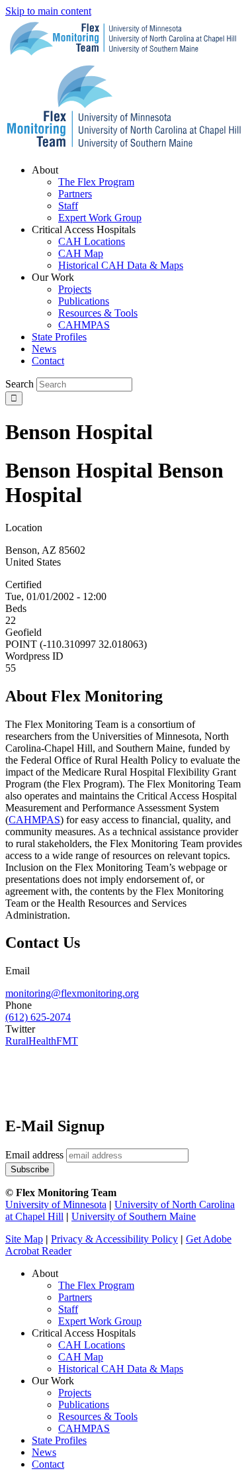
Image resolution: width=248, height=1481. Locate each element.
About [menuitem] (45, 170)
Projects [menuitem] (74, 289)
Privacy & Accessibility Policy (114, 1239)
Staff (68, 1309)
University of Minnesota (55, 1204)
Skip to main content (48, 11)
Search (19, 383)
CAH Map (80, 1356)
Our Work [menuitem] (53, 277)
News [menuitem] (44, 348)
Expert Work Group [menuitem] (100, 217)
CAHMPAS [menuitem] (84, 325)
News (44, 1452)
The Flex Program (96, 1285)
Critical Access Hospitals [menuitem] (84, 229)
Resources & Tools (98, 1416)
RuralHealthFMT (41, 1041)
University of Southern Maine (133, 1216)
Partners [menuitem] (75, 193)
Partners (75, 1297)
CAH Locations (91, 1345)
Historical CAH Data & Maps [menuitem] (120, 265)
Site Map (24, 1239)
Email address (34, 1154)
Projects (74, 1392)
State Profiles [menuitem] (59, 336)
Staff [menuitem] (68, 205)
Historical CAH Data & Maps (120, 1368)
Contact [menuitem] (48, 360)
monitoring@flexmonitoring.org (72, 993)
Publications (83, 1404)
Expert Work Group (100, 1321)
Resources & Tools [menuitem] (98, 313)
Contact (48, 1464)
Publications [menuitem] (83, 301)
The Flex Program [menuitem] (96, 181)
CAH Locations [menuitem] (91, 241)
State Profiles (59, 1440)
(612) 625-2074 (38, 1017)
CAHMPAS (84, 1428)
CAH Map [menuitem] (80, 253)
